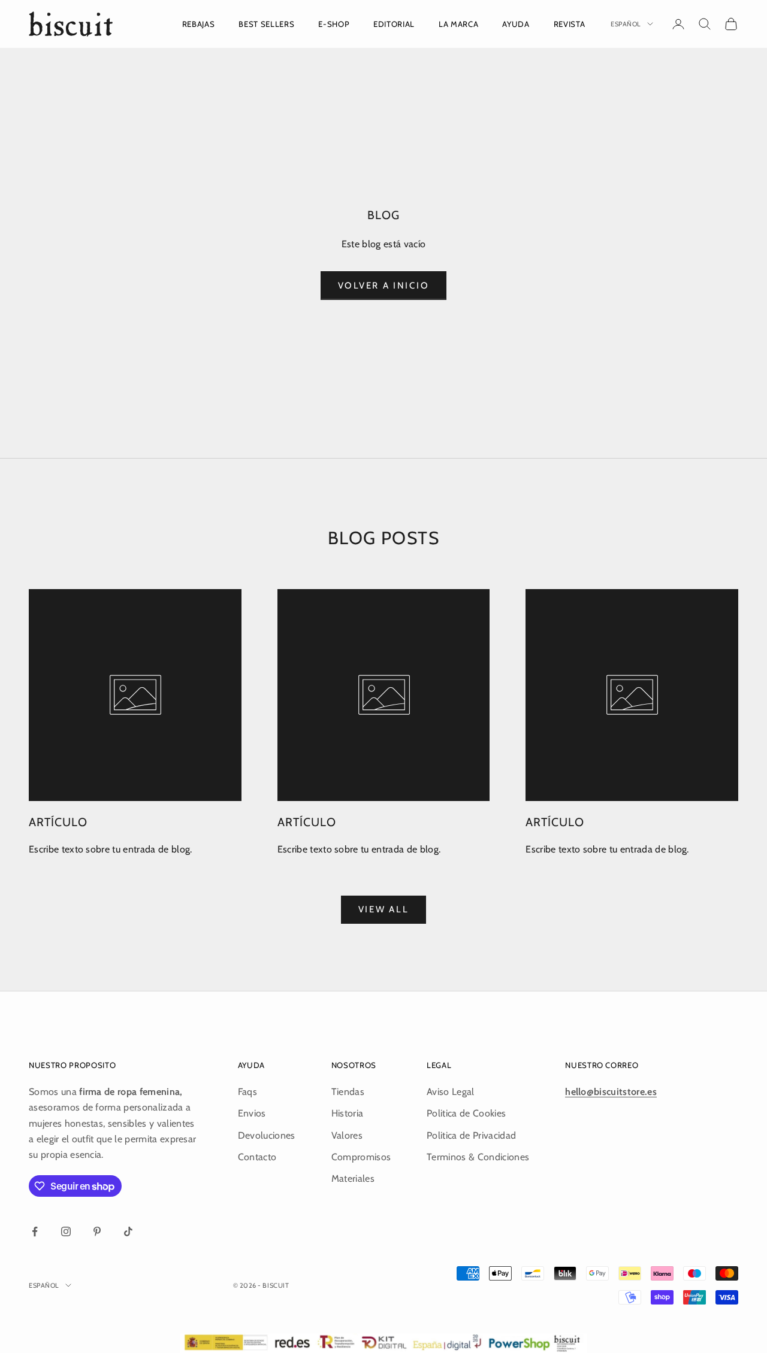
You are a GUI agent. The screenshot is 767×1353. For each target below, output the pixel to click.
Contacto (257, 1157)
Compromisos (361, 1157)
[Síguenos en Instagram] (66, 1231)
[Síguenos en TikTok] (128, 1231)
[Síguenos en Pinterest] (97, 1231)
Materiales (353, 1178)
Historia (347, 1113)
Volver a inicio (384, 285)
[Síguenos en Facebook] (35, 1231)
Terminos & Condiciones (478, 1157)
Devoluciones (266, 1135)
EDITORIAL (394, 24)
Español (626, 24)
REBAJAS (198, 24)
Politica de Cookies (466, 1113)
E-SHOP (333, 24)
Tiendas (347, 1091)
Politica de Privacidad (471, 1135)
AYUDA (515, 24)
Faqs (247, 1091)
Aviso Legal (451, 1091)
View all (383, 909)
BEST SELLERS (266, 24)
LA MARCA (458, 24)
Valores (347, 1135)
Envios (252, 1113)
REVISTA (569, 24)
